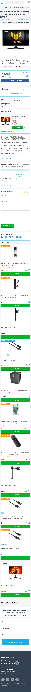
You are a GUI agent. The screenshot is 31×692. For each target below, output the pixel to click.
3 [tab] (15, 56)
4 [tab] (16, 56)
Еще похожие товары (7, 131)
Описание (10, 22)
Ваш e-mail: (4, 201)
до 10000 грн (13, 603)
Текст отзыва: (5, 209)
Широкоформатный (21, 173)
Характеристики (18, 22)
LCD (2, 603)
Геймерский (19, 176)
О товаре (3, 22)
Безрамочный (20, 174)
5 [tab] (18, 56)
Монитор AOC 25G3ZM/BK (18, 116)
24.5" (17, 178)
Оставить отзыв (8, 225)
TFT (7, 603)
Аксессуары (27, 22)
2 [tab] (14, 56)
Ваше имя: (4, 195)
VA (17, 181)
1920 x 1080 (19, 183)
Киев (26, 89)
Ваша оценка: (26, 190)
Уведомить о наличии (15, 80)
